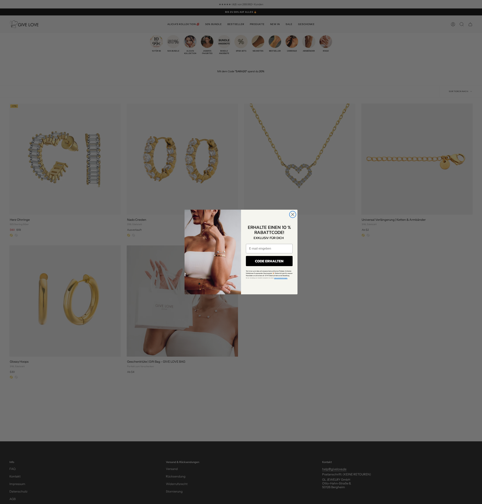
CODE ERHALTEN (269, 261)
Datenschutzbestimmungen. (281, 278)
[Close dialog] (292, 214)
